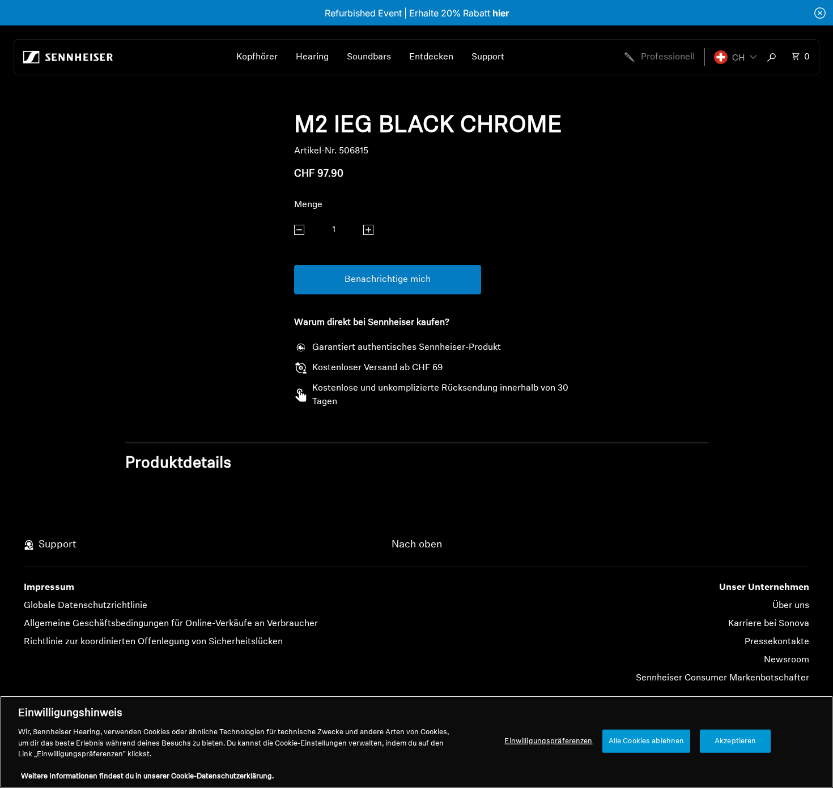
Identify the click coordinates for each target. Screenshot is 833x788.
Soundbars (369, 57)
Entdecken (431, 57)
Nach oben (417, 545)
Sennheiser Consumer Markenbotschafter (722, 678)
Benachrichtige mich (388, 279)
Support (487, 57)
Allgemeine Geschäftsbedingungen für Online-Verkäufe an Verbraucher (171, 623)
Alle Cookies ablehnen (647, 740)
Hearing (312, 57)
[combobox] (774, 57)
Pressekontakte (777, 641)
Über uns (790, 605)
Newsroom (786, 660)
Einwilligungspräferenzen (548, 740)
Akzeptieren (735, 740)
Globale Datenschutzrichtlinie (85, 605)
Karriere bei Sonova (768, 623)
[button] (735, 57)
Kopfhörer (257, 57)
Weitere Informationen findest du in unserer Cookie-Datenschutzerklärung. (147, 776)
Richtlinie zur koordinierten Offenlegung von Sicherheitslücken (153, 641)
